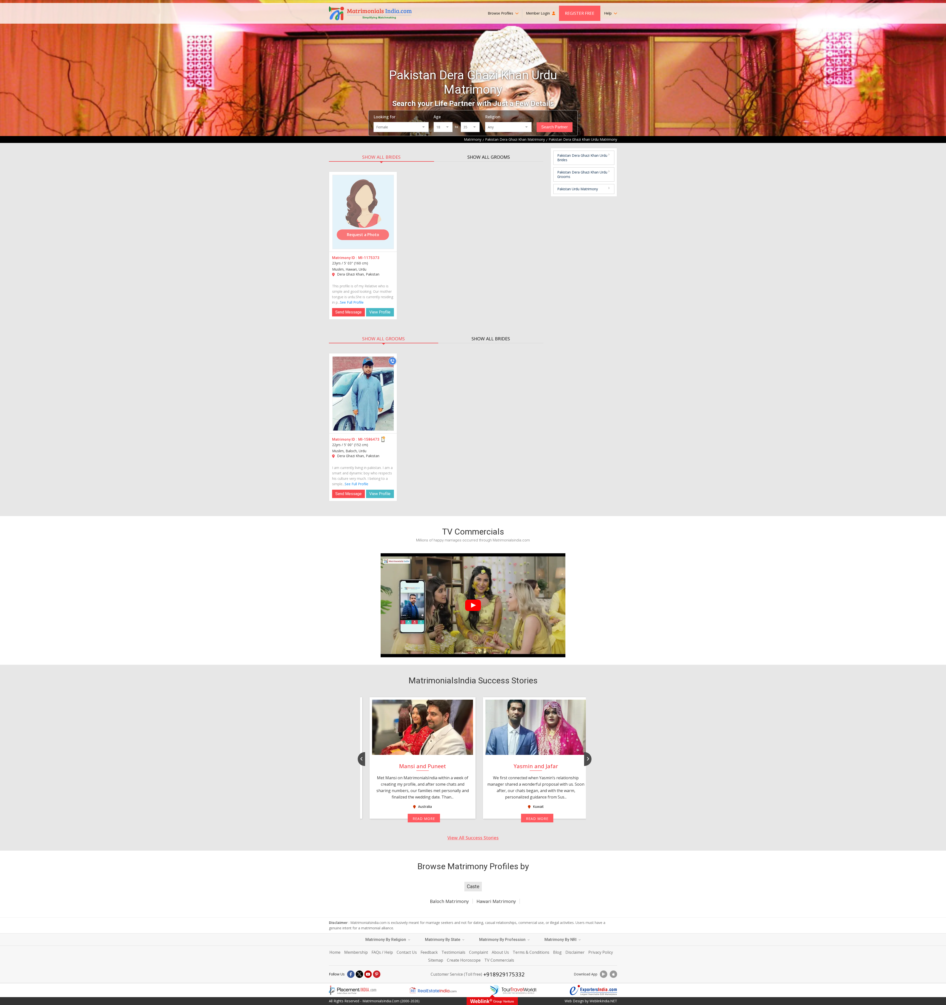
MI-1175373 (368, 258)
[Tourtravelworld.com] (513, 990)
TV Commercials (499, 960)
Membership (356, 952)
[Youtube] (368, 974)
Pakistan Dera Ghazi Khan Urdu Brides (582, 157)
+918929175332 (504, 974)
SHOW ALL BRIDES (381, 157)
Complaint (478, 952)
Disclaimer (575, 952)
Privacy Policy (600, 952)
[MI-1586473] (363, 394)
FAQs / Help (382, 952)
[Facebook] (351, 974)
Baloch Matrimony (449, 901)
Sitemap (435, 960)
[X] (359, 974)
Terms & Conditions (531, 952)
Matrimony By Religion (386, 939)
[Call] (392, 361)
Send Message (348, 312)
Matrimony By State (443, 939)
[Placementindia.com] (352, 990)
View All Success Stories (473, 838)
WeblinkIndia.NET (603, 1001)
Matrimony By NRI (560, 939)
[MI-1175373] (363, 212)
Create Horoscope (464, 960)
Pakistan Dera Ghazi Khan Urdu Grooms (582, 174)
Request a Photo (363, 234)
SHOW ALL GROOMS (488, 157)
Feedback (429, 952)
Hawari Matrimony (496, 901)
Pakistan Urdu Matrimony (577, 189)
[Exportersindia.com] (593, 990)
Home (334, 952)
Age (437, 117)
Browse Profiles (501, 13)
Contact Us (407, 952)
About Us (500, 952)
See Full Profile (352, 302)
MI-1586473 (368, 439)
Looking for (384, 117)
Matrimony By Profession (502, 939)
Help (608, 13)
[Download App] (603, 974)
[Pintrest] (376, 974)
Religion (492, 117)
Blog (557, 952)
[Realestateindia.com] (432, 990)
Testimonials (453, 952)
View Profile (379, 312)
